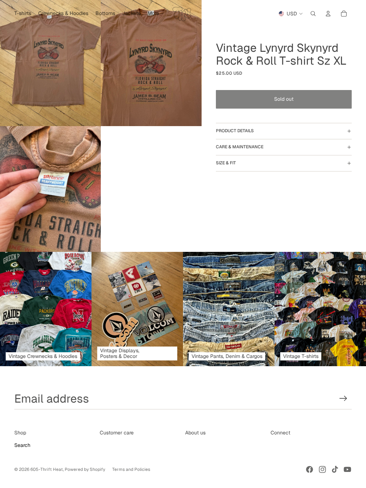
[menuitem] (153, 13)
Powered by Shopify (85, 469)
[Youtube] (347, 469)
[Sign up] (343, 398)
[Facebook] (309, 469)
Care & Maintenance (239, 147)
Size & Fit (226, 163)
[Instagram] (322, 469)
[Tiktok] (335, 469)
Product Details (235, 131)
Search (22, 445)
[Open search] (313, 13)
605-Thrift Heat (46, 469)
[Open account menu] (328, 13)
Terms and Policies (131, 469)
